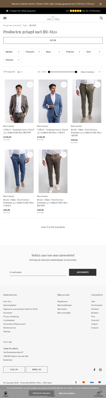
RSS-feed (47, 383)
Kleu (48, 51)
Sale (93, 301)
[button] (5, 18)
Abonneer (83, 272)
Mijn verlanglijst (64, 313)
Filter (53, 40)
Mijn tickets (62, 309)
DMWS (32, 383)
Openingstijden (9, 305)
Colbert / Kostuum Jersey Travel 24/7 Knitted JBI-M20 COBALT (52, 131)
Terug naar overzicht (12, 25)
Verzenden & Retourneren (14, 324)
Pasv (30, 51)
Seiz (9, 59)
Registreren (62, 301)
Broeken (95, 313)
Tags (25, 25)
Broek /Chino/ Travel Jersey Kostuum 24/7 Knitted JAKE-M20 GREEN (86, 132)
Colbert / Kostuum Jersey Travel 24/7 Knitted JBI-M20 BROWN (18, 131)
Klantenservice (9, 328)
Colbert (94, 324)
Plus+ (39, 383)
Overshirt (95, 320)
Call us (14, 369)
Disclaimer (7, 313)
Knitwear (95, 309)
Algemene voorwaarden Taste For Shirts (20, 309)
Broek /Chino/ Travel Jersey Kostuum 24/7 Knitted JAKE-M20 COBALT (18, 202)
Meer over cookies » (67, 393)
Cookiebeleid (8, 320)
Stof (88, 51)
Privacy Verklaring (11, 316)
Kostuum (94, 328)
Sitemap (6, 331)
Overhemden (96, 305)
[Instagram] (100, 370)
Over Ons (7, 301)
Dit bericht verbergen (41, 393)
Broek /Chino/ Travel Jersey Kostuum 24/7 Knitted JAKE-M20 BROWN (52, 202)
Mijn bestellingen (64, 305)
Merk (9, 51)
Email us (36, 369)
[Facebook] (94, 370)
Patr (70, 51)
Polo (93, 316)
